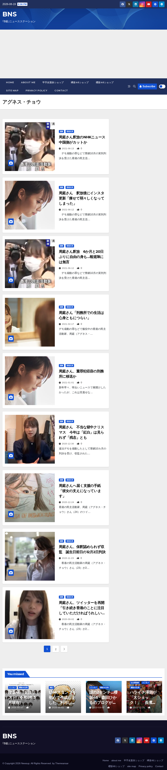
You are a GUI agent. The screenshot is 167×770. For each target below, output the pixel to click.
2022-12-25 (139, 707)
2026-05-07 (17, 707)
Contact (61, 90)
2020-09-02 (68, 619)
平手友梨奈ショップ (53, 82)
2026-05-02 (58, 707)
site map (12, 90)
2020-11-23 (68, 558)
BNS (9, 14)
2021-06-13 (68, 148)
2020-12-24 (68, 502)
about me (28, 82)
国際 (61, 131)
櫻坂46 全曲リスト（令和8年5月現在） (21, 697)
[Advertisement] (83, 54)
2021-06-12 (68, 210)
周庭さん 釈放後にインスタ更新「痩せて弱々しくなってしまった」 (81, 198)
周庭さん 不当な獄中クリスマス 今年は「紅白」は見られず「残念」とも (81, 432)
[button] (134, 86)
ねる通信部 (135, 683)
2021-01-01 (68, 383)
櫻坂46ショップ (105, 82)
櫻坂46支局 (23, 687)
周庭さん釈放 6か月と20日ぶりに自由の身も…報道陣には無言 (81, 256)
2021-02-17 (68, 324)
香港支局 (70, 131)
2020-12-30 (68, 444)
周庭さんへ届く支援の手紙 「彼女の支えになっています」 (81, 490)
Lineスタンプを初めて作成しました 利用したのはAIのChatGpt (62, 702)
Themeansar (61, 763)
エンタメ (12, 687)
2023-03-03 (98, 707)
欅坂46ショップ (80, 82)
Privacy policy (36, 90)
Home (10, 82)
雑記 (51, 687)
